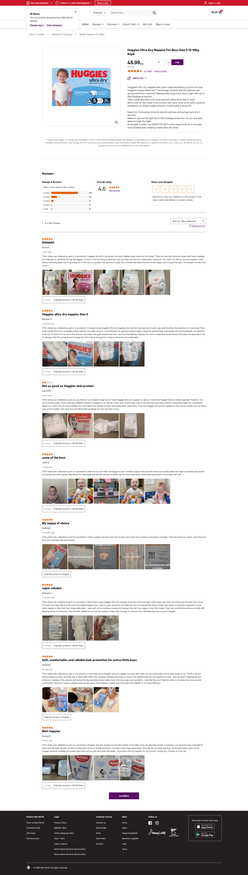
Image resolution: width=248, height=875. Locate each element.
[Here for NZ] (157, 832)
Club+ (124, 822)
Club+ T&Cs (59, 838)
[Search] (154, 12)
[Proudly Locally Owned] (173, 832)
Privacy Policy (60, 822)
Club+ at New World (35, 822)
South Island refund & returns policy (70, 854)
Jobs (124, 843)
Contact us (101, 822)
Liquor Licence (60, 843)
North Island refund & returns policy (70, 849)
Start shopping (54, 25)
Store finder (101, 827)
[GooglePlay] (205, 834)
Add (177, 62)
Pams (124, 827)
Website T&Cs (60, 827)
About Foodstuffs (130, 833)
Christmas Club (33, 827)
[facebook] (150, 823)
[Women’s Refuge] (28, 867)
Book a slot (102, 2)
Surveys (99, 843)
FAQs (98, 833)
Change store (36, 25)
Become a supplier (130, 838)
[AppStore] (205, 826)
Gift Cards (30, 833)
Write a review (160, 71)
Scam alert (100, 838)
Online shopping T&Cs (64, 833)
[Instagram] (157, 823)
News (124, 849)
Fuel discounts (32, 838)
